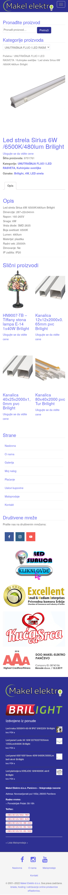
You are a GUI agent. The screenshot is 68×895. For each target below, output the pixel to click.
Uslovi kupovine (14, 488)
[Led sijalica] (34, 564)
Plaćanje (10, 479)
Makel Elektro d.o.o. (30, 883)
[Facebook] (9, 536)
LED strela (37, 173)
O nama (9, 454)
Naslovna (10, 446)
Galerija (9, 462)
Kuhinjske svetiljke (26, 60)
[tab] (10, 186)
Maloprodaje (12, 496)
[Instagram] (20, 536)
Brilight (19, 173)
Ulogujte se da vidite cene (18, 153)
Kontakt (9, 505)
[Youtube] (30, 536)
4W (27, 173)
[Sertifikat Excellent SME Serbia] (34, 595)
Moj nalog (10, 471)
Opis (10, 185)
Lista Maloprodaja (17, 842)
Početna (7, 56)
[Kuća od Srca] (34, 629)
